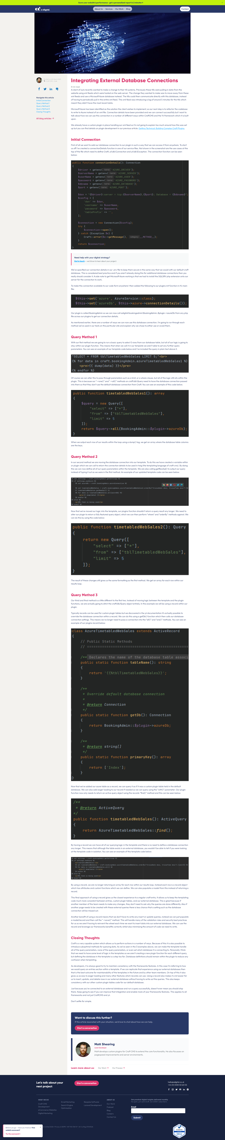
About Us (99, 9)
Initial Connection (43, 100)
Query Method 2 (43, 106)
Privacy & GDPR (60, 1127)
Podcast (110, 1107)
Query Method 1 (42, 103)
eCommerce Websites (47, 1110)
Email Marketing (67, 1102)
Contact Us (111, 1117)
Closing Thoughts (43, 112)
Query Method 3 (43, 109)
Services (108, 9)
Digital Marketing (45, 1113)
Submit (137, 1117)
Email (133, 1107)
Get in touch (79, 261)
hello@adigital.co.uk (176, 1082)
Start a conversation (87, 1028)
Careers (110, 1113)
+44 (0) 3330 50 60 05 (177, 1085)
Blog (128, 9)
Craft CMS (49, 81)
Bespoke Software (91, 1102)
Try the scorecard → (13, 1134)
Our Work (119, 9)
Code (55, 81)
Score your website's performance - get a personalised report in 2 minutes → (110, 2)
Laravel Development (93, 1105)
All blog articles (44, 118)
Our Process (117, 1068)
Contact (185, 9)
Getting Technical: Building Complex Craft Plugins (161, 128)
